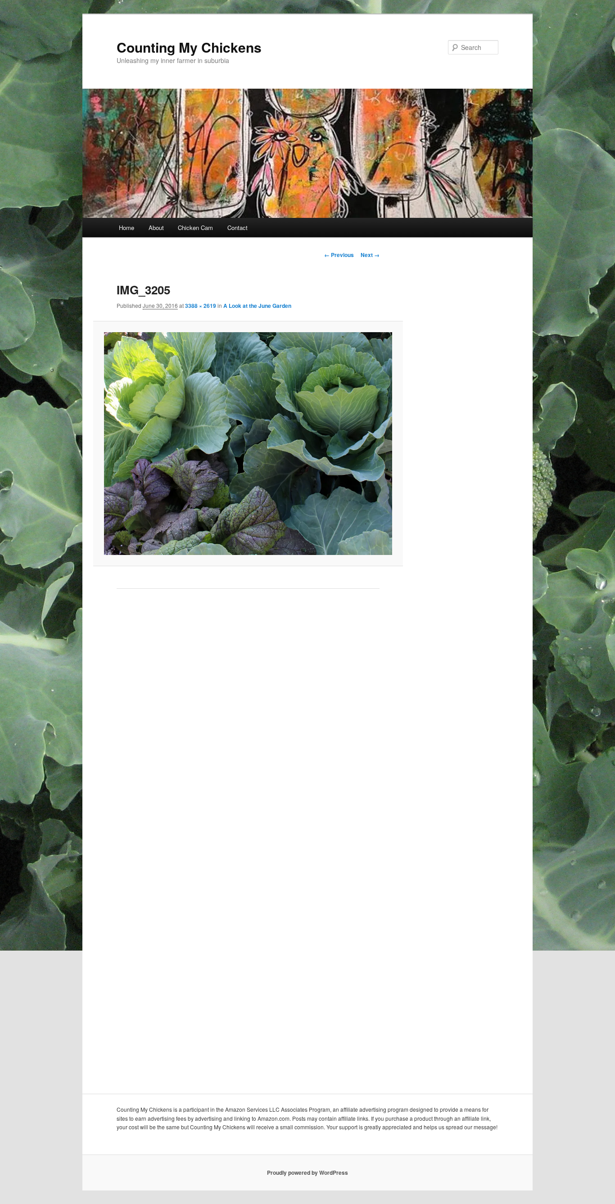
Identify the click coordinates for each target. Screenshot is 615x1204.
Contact (237, 227)
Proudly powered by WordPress (307, 1172)
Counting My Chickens (189, 47)
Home (126, 227)
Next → (370, 255)
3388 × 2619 (200, 306)
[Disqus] (248, 722)
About (156, 227)
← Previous (339, 255)
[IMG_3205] (248, 443)
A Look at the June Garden (257, 306)
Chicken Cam (195, 227)
